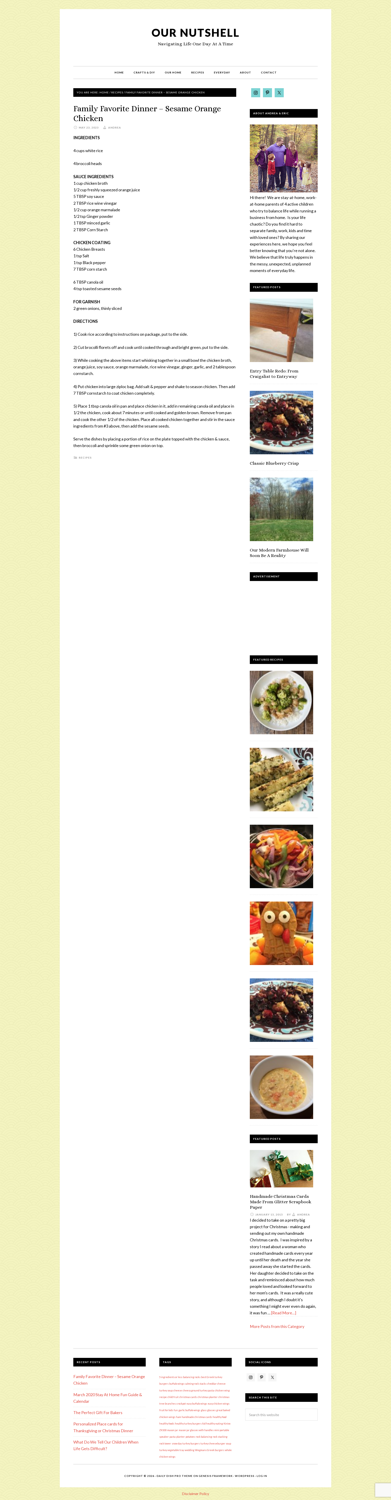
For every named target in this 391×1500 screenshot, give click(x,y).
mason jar (172, 1430)
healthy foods (166, 1423)
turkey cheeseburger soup (215, 1443)
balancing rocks (191, 1377)
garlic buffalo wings (189, 1410)
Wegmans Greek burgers (209, 1450)
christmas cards (188, 1396)
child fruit (173, 1396)
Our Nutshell (196, 32)
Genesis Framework (216, 1476)
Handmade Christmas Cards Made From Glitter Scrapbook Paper (280, 1202)
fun (176, 1410)
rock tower (165, 1443)
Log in (262, 1476)
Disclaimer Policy (195, 1493)
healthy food (219, 1416)
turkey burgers (191, 1443)
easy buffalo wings (196, 1403)
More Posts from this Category (277, 1326)
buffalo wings (176, 1383)
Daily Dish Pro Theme (175, 1476)
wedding (189, 1450)
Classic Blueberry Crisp (274, 463)
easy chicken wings (218, 1403)
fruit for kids (166, 1410)
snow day (177, 1443)
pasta (172, 1436)
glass (204, 1410)
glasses (211, 1410)
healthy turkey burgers (188, 1423)
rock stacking (220, 1436)
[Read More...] (283, 1312)
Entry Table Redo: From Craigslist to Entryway (274, 373)
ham (178, 1416)
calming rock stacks (195, 1383)
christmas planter (208, 1396)
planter (180, 1436)
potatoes (190, 1436)
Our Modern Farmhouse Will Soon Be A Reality (279, 552)
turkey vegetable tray (171, 1450)
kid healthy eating (212, 1423)
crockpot (181, 1403)
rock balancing (204, 1436)
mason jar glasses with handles (196, 1430)
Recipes (85, 457)
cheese (177, 1390)
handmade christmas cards (197, 1416)
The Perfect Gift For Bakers (97, 1412)
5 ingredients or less (170, 1377)
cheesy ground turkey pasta (198, 1390)
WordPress (244, 1476)
